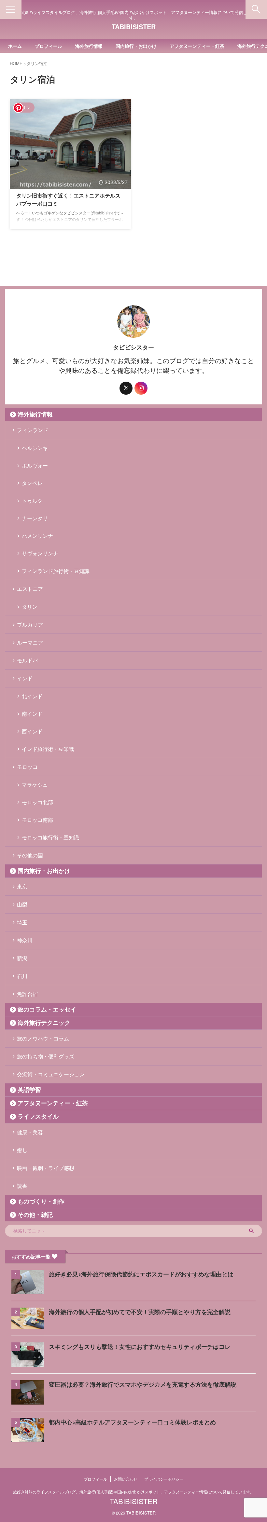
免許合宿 (27, 994)
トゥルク (32, 500)
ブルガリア (30, 624)
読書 (22, 1185)
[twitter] (126, 388)
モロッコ (27, 766)
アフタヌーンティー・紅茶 (197, 46)
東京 (22, 886)
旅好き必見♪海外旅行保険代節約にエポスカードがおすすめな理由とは (141, 1274)
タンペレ (32, 483)
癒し (22, 1150)
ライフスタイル (38, 1116)
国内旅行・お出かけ (136, 46)
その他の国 (30, 855)
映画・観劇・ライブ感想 (45, 1168)
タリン (29, 606)
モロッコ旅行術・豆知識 (50, 837)
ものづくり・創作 (41, 1201)
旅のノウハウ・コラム (43, 1038)
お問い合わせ (125, 1479)
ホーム (15, 46)
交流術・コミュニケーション (51, 1074)
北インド (32, 696)
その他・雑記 (35, 1215)
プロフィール (48, 46)
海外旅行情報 (89, 46)
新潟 (22, 958)
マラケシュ (35, 784)
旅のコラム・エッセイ (47, 1009)
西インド (32, 731)
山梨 (22, 904)
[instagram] (141, 388)
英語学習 (29, 1090)
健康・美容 (30, 1132)
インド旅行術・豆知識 (48, 749)
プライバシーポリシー (163, 1479)
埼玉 (22, 922)
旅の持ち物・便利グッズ (45, 1056)
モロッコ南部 (37, 819)
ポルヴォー (35, 465)
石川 (22, 976)
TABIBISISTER (134, 26)
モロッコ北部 (37, 802)
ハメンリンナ (37, 535)
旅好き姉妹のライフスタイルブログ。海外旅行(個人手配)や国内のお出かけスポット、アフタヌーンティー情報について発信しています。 (133, 1491)
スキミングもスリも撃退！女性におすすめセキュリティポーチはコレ (140, 1347)
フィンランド (32, 430)
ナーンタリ (35, 518)
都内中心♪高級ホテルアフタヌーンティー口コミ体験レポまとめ (132, 1422)
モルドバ (27, 660)
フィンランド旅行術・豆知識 (56, 571)
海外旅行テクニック (44, 1023)
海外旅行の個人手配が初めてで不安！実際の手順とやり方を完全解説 (140, 1312)
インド (25, 678)
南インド (32, 713)
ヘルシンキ (35, 448)
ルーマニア (30, 642)
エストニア (30, 588)
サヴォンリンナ (40, 553)
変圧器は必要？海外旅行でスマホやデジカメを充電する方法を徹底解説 (142, 1384)
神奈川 (25, 940)
